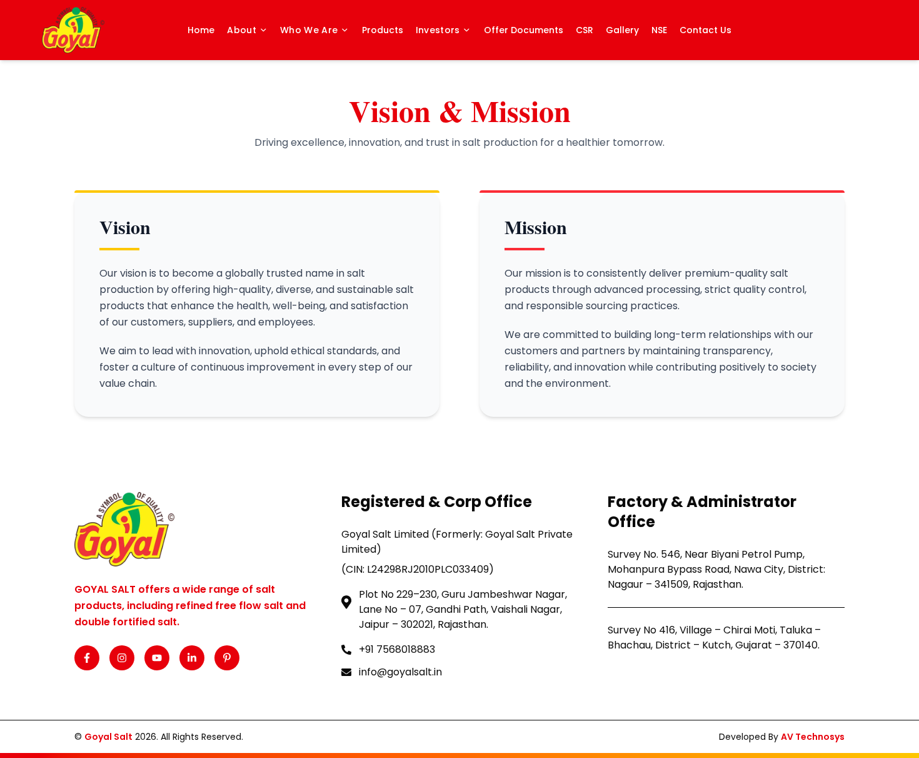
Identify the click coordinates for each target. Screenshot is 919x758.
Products (382, 30)
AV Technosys (813, 736)
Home (201, 30)
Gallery (622, 30)
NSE (659, 30)
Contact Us (705, 30)
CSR (584, 30)
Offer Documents (523, 30)
